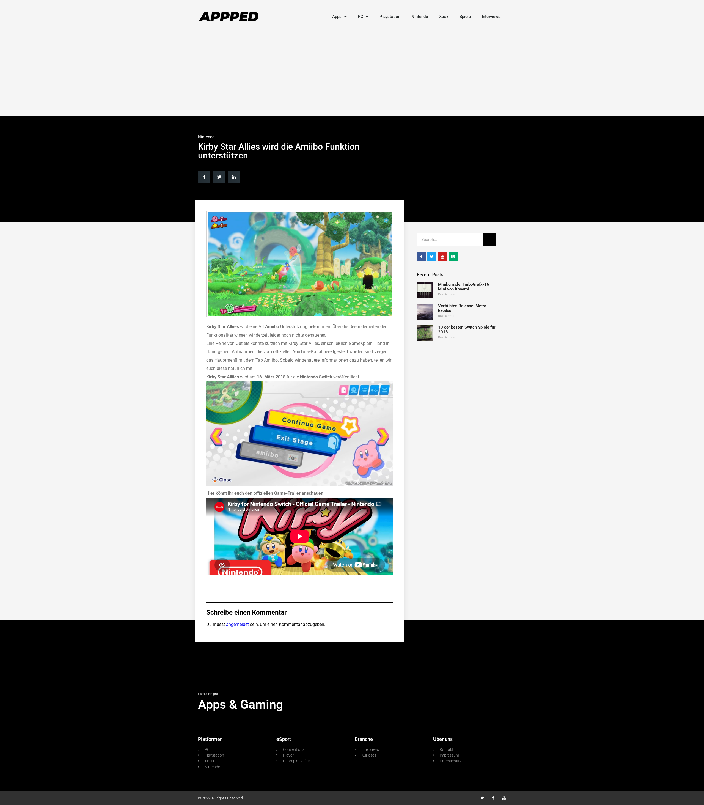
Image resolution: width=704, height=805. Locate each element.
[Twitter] (482, 798)
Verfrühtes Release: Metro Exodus (462, 308)
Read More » (446, 294)
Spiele (465, 16)
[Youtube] (504, 798)
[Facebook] (493, 798)
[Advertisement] (352, 71)
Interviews (491, 16)
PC (360, 16)
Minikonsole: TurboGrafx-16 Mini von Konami (463, 287)
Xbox (444, 16)
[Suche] (489, 239)
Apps (337, 16)
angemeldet (237, 624)
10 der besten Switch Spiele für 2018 (466, 329)
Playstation (390, 16)
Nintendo (419, 16)
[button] (204, 177)
